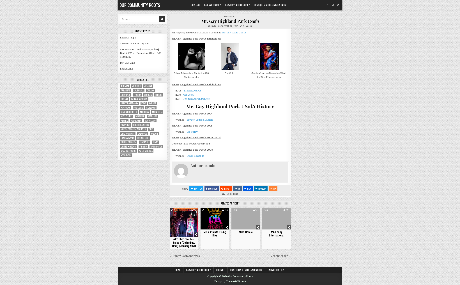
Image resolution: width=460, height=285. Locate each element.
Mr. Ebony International (276, 233)
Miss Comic (245, 232)
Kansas (152, 103)
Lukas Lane (126, 68)
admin (213, 26)
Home (178, 270)
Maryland (151, 107)
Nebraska (152, 116)
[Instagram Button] (332, 5)
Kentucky (125, 107)
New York (125, 125)
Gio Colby (188, 94)
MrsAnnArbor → (280, 256)
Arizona (148, 86)
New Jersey (136, 120)
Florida (137, 94)
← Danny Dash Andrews (185, 256)
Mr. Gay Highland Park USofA (230, 21)
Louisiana (138, 107)
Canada (150, 90)
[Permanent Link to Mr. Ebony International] (276, 218)
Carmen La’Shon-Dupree (134, 43)
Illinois (158, 94)
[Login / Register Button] (338, 5)
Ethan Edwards (192, 90)
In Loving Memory (129, 103)
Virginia (143, 146)
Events (230, 16)
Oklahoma (142, 133)
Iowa (143, 103)
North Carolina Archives (133, 129)
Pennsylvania (127, 138)
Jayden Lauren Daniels (196, 98)
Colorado (125, 94)
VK (239, 188)
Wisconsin (126, 155)
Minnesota (157, 112)
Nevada (124, 120)
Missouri (139, 116)
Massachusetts (129, 112)
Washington (156, 146)
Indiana (124, 99)
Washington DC (128, 151)
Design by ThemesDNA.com (230, 281)
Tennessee (145, 142)
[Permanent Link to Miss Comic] (245, 218)
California (139, 90)
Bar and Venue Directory (237, 5)
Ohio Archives (128, 133)
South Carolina (128, 142)
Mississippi (126, 116)
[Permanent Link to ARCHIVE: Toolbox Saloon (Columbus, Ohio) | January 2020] (184, 222)
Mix (274, 188)
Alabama (125, 86)
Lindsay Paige (128, 37)
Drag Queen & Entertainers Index (270, 5)
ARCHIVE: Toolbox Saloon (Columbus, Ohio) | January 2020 (184, 243)
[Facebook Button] (327, 5)
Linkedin (262, 188)
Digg (249, 188)
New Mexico (150, 120)
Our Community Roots (139, 5)
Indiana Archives (139, 99)
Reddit (227, 188)
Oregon (154, 133)
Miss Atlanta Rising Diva (214, 233)
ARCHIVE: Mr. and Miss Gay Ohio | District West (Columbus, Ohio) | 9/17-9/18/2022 (141, 53)
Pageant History (212, 5)
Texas (235, 194)
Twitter (198, 188)
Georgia (148, 94)
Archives (136, 86)
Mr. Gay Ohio (127, 62)
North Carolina (141, 125)
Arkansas (125, 90)
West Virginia (146, 151)
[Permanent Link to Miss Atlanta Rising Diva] (215, 218)
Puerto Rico (143, 138)
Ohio (151, 129)
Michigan (144, 112)
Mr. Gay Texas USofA (234, 32)
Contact (196, 5)
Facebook (212, 188)
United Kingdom (128, 146)
